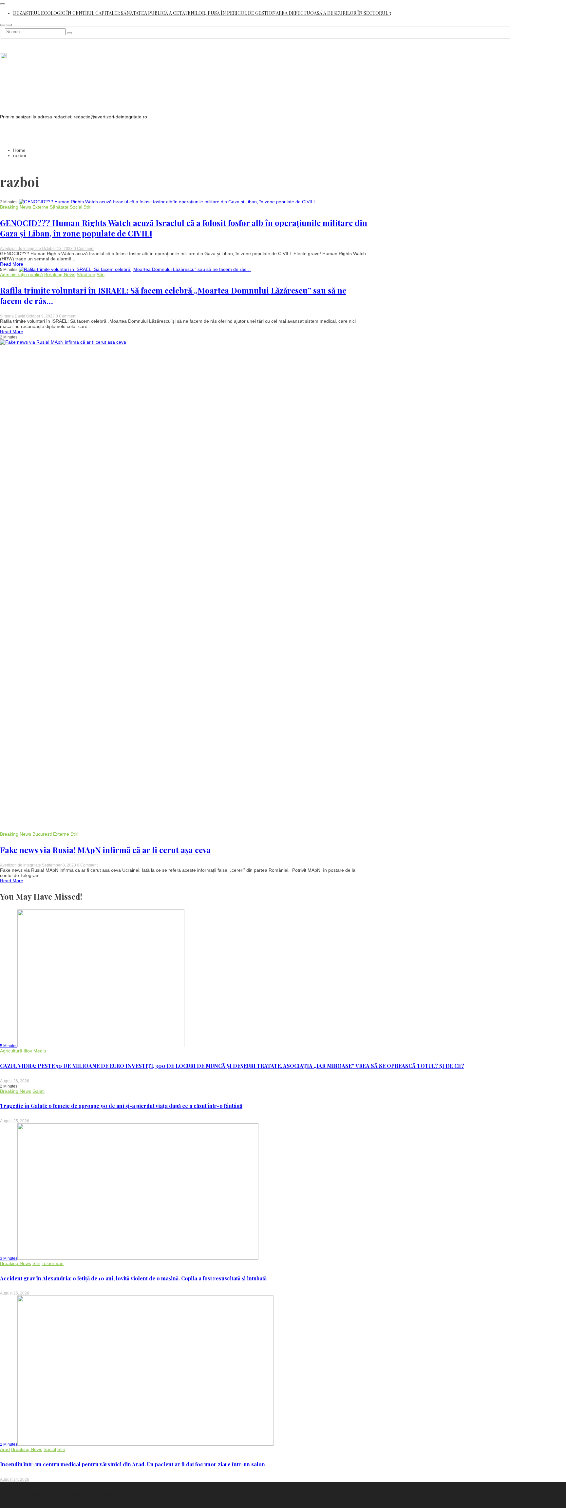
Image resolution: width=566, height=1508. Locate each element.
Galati (38, 1091)
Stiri (87, 207)
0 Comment (84, 248)
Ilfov (28, 1050)
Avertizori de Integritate (21, 248)
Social (76, 207)
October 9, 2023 (41, 316)
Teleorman (53, 1263)
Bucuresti (42, 834)
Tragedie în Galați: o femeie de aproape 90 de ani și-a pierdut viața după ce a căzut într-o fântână (121, 1105)
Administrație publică (21, 274)
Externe (40, 207)
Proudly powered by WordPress (33, 1494)
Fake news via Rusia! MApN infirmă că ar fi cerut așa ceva (105, 850)
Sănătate (59, 207)
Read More (11, 264)
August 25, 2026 (14, 1121)
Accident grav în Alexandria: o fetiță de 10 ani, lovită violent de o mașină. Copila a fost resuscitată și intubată (133, 1278)
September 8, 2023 (59, 865)
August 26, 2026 (14, 1081)
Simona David (13, 316)
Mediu (39, 1050)
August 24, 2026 (14, 1479)
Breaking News (15, 207)
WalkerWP (139, 1494)
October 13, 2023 (58, 248)
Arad (5, 1449)
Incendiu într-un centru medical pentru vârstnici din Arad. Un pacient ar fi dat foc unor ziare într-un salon (132, 1464)
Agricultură (11, 1050)
